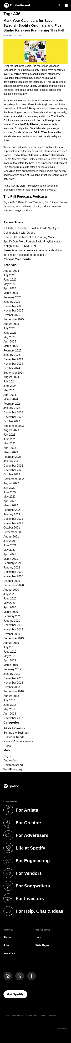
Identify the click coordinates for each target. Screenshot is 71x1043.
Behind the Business (16, 732)
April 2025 (9, 341)
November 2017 (13, 718)
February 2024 (12, 403)
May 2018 (9, 709)
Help (38, 937)
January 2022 (11, 514)
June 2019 (9, 651)
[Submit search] (65, 217)
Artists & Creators (14, 728)
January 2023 (11, 461)
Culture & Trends (13, 737)
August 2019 (11, 642)
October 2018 (11, 687)
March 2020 (10, 611)
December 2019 (13, 625)
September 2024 (13, 372)
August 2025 (11, 323)
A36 (12, 202)
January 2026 (11, 301)
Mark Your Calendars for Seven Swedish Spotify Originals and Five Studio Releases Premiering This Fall (33, 25)
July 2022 (9, 487)
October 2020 (11, 580)
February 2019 (12, 669)
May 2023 (9, 443)
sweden (56, 206)
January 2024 (11, 408)
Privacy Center (18, 1015)
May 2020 (9, 602)
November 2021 (13, 523)
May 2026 (9, 284)
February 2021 (12, 563)
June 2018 (9, 704)
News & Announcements (18, 741)
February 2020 (12, 616)
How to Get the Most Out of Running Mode (29, 237)
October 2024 (11, 368)
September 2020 (13, 585)
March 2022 (10, 505)
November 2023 (13, 417)
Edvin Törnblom (34, 202)
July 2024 (9, 381)
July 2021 (9, 540)
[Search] (59, 5)
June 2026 (9, 279)
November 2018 (13, 682)
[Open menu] (66, 5)
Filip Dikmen (51, 202)
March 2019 (10, 664)
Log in (7, 756)
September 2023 (13, 425)
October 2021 (11, 527)
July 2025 (9, 328)
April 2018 (9, 713)
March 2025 (10, 346)
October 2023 (11, 421)
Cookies (43, 1015)
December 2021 (13, 518)
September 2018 (13, 691)
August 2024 (11, 377)
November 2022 (13, 470)
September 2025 (13, 319)
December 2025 (13, 306)
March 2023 (10, 452)
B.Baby (20, 202)
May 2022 (9, 496)
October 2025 (11, 315)
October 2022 (11, 474)
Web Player (42, 945)
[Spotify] (16, 5)
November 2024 (13, 363)
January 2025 (11, 354)
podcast (46, 206)
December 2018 (13, 678)
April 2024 (9, 394)
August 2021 (11, 536)
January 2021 (11, 567)
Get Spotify (17, 994)
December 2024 (13, 359)
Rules (7, 745)
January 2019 (11, 673)
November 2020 (13, 576)
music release (23, 206)
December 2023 (13, 412)
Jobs (6, 945)
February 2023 (12, 456)
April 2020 (9, 607)
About (7, 937)
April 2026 (9, 288)
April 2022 (9, 501)
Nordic (36, 206)
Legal (7, 1015)
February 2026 (12, 297)
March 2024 (10, 399)
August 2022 (11, 483)
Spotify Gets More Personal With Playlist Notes (32, 241)
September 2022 (13, 478)
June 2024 (9, 385)
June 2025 (9, 332)
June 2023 (9, 439)
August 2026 (11, 270)
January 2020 (11, 620)
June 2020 (9, 598)
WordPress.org (12, 769)
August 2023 (11, 430)
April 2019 (9, 660)
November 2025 (13, 310)
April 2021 (9, 554)
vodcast (27, 210)
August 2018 (11, 695)
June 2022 (9, 492)
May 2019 (9, 656)
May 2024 (9, 390)
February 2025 (12, 350)
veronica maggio (12, 210)
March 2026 (10, 292)
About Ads (53, 1015)
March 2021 (10, 558)
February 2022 (12, 509)
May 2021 (9, 549)
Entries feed (10, 760)
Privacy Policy (31, 1015)
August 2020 (11, 589)
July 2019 (9, 647)
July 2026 (9, 275)
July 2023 (9, 434)
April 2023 (9, 447)
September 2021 (13, 532)
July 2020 (9, 594)
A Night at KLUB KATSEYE (20, 246)
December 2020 (13, 571)
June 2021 (9, 545)
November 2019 (13, 629)
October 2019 (11, 634)
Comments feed (13, 765)
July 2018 (9, 700)
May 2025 (9, 337)
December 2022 (13, 465)
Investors (9, 953)
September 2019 (13, 638)
